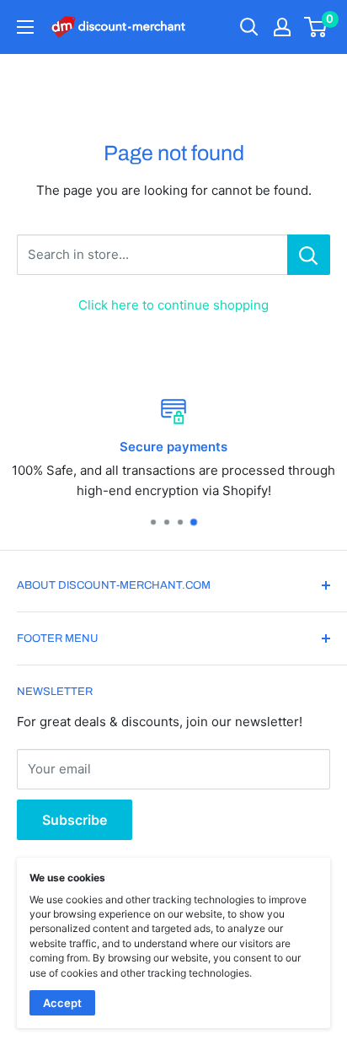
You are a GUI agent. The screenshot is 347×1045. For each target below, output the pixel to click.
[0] (316, 27)
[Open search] (249, 27)
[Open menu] (25, 27)
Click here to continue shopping (173, 305)
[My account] (282, 27)
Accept (62, 1003)
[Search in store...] (308, 254)
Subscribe (74, 819)
